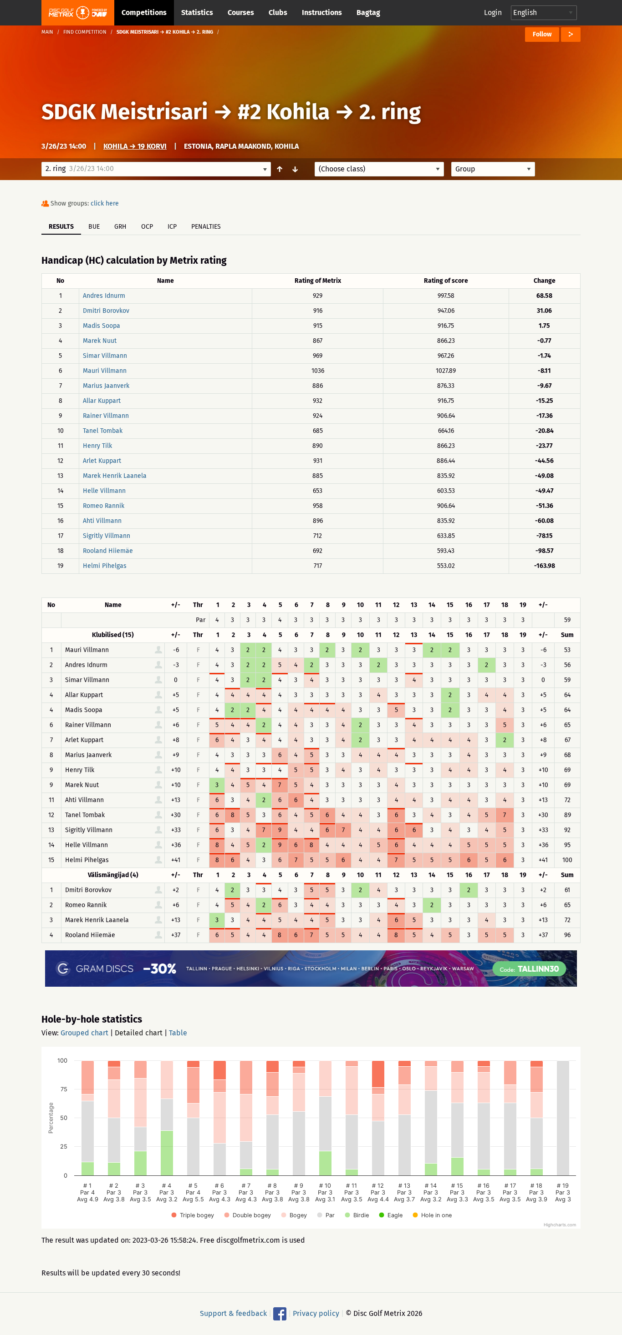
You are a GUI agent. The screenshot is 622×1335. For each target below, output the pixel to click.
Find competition (85, 32)
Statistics (197, 12)
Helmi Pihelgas (105, 566)
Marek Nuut (100, 341)
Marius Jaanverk (106, 386)
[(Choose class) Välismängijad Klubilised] (379, 169)
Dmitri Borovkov (106, 311)
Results (61, 227)
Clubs (278, 12)
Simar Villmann (105, 356)
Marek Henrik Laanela (115, 476)
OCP (147, 227)
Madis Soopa (101, 326)
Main (47, 32)
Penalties (206, 227)
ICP (172, 227)
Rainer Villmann (106, 416)
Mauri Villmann (105, 371)
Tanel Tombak (102, 431)
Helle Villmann (104, 491)
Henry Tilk (97, 446)
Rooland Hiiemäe (108, 551)
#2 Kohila (284, 112)
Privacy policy (316, 1313)
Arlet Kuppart (102, 461)
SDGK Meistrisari (124, 112)
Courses (241, 12)
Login (493, 12)
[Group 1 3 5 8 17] (493, 169)
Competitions (144, 12)
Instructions (322, 12)
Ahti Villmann (102, 521)
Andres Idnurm (104, 296)
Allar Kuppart (102, 401)
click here (105, 203)
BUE (94, 227)
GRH (120, 227)
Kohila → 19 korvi (135, 146)
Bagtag (368, 12)
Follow (542, 34)
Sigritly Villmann (106, 536)
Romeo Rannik (103, 506)
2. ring (390, 112)
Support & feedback (233, 1313)
